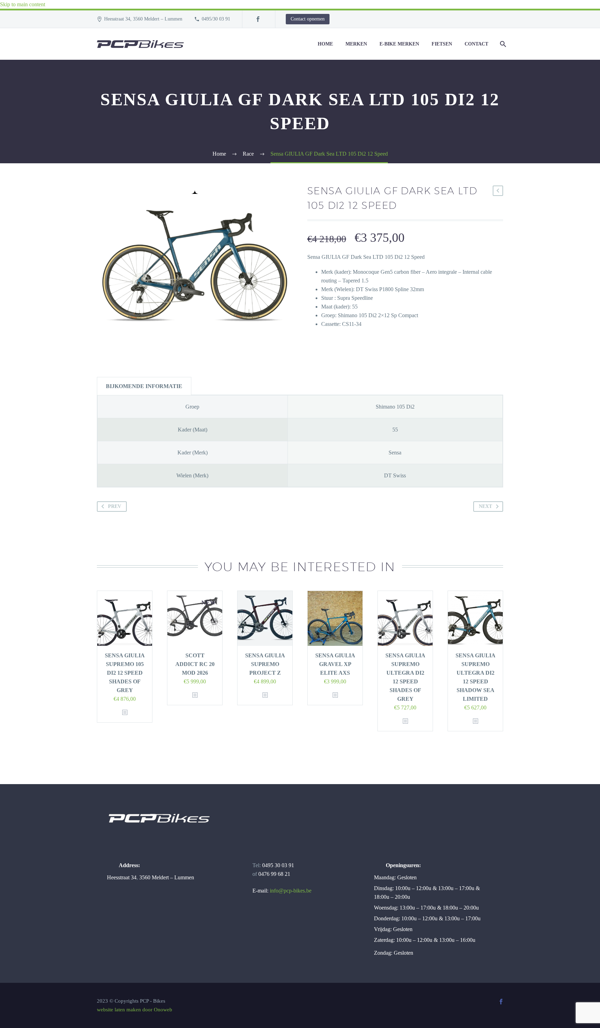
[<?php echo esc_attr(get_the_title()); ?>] (124, 712)
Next (485, 506)
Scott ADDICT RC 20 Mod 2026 (195, 664)
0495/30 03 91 (216, 19)
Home (325, 44)
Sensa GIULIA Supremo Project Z (265, 664)
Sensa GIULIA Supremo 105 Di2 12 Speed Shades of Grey (125, 672)
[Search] (502, 44)
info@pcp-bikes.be (290, 891)
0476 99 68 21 (274, 874)
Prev (114, 506)
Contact (476, 44)
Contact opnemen (308, 19)
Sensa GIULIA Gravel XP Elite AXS (335, 664)
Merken (356, 44)
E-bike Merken (399, 44)
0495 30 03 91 (278, 865)
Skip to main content (22, 4)
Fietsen (442, 44)
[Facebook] (258, 19)
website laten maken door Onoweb (134, 1009)
